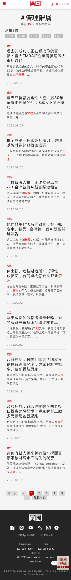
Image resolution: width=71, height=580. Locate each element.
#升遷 (10, 36)
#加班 (22, 36)
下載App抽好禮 (26, 535)
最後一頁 (40, 497)
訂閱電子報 (47, 535)
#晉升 (58, 36)
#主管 (34, 36)
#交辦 (46, 36)
